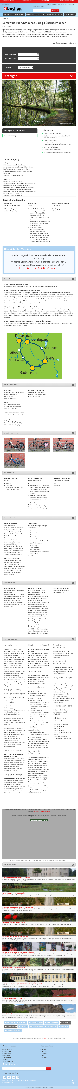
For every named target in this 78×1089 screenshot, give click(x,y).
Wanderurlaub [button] (19, 14)
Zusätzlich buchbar (10, 385)
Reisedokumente (9, 582)
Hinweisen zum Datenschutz (41, 812)
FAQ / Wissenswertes (10, 639)
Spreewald (24, 1027)
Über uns (54, 4)
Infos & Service (8, 1061)
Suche (4, 18)
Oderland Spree (52, 1027)
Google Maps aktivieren (39, 820)
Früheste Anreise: (10, 54)
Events (5, 1059)
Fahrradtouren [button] (8, 14)
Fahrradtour (64, 1027)
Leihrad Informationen (11, 433)
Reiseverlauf (8, 279)
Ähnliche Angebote (10, 864)
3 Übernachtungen (11, 136)
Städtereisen (7, 1057)
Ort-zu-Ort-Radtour (52, 1023)
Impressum (61, 4)
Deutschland (22, 1023)
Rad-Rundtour (66, 1023)
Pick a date (38, 54)
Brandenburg (11, 1023)
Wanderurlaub (7, 1051)
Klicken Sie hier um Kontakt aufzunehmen (39, 268)
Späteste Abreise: (10, 58)
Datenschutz (71, 4)
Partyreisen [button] (40, 14)
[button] (7, 103)
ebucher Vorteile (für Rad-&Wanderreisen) (8, 1)
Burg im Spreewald (37, 1027)
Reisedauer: (8, 68)
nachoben (73, 1082)
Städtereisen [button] (51, 14)
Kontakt (49, 4)
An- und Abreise (9, 473)
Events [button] (60, 14)
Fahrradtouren (7, 1049)
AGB (66, 4)
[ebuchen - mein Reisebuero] (12, 9)
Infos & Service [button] (69, 14)
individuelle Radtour (36, 1023)
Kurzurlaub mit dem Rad (14, 1031)
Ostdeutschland (12, 1027)
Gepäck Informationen (11, 518)
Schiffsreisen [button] (30, 14)
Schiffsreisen (7, 1053)
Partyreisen (6, 1055)
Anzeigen (10, 76)
